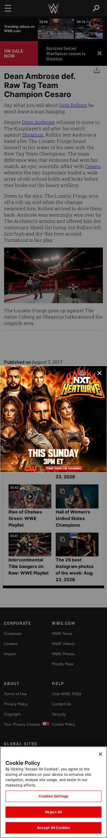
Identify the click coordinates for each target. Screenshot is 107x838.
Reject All (53, 812)
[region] (53, 792)
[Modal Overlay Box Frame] (53, 419)
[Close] (100, 754)
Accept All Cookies (53, 827)
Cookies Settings (53, 796)
